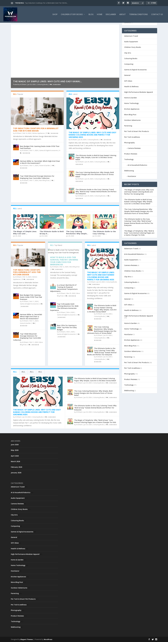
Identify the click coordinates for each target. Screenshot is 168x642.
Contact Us (157, 14)
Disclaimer (111, 14)
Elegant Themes (26, 639)
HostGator (132, 176)
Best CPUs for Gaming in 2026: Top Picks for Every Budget (67, 327)
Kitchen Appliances (38, 133)
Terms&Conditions (138, 14)
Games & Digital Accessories (48, 150)
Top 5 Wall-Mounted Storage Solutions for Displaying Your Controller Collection (37, 177)
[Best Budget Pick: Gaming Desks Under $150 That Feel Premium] (16, 147)
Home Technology (131, 103)
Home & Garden (44, 165)
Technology (129, 159)
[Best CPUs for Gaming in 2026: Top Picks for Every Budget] (53, 326)
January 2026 (16, 473)
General (127, 75)
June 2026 (15, 444)
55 (47, 133)
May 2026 (14, 450)
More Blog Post (44, 180)
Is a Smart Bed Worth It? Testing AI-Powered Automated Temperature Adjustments (63, 288)
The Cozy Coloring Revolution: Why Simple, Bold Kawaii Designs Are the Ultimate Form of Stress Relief (95, 174)
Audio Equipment (131, 41)
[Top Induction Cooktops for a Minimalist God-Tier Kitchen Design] (37, 111)
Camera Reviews (134, 148)
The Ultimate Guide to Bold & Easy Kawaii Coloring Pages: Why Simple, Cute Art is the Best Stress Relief (96, 157)
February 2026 (16, 467)
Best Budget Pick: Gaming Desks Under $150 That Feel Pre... (47, 3)
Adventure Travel (131, 36)
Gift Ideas (128, 81)
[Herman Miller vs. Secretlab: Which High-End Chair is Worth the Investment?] (16, 162)
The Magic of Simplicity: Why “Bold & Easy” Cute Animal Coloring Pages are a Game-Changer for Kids (95, 421)
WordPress (48, 639)
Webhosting (129, 171)
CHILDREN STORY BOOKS (72, 14)
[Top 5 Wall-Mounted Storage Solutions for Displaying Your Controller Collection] (16, 177)
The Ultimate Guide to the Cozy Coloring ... (104, 232)
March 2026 (15, 461)
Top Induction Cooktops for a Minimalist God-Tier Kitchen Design (36, 129)
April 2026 (15, 456)
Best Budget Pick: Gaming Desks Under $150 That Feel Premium (39, 147)
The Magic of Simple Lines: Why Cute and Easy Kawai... (47, 81)
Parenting (128, 126)
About (122, 14)
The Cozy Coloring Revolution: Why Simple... (77, 232)
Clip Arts (127, 53)
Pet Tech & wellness (132, 137)
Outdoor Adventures (132, 120)
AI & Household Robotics (137, 165)
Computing (128, 64)
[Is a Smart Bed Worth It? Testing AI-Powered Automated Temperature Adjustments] (53, 286)
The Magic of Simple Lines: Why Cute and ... (25, 232)
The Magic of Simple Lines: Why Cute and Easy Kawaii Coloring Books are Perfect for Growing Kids (92, 135)
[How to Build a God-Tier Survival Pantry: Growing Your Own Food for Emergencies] (65, 251)
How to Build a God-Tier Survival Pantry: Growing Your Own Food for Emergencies (64, 261)
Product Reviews (130, 154)
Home (99, 14)
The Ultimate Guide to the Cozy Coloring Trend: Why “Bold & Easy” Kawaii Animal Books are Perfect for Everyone (96, 191)
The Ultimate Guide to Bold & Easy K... (52, 232)
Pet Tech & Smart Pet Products (136, 131)
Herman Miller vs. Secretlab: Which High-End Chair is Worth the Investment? (40, 162)
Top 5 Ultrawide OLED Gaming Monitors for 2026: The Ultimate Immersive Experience (64, 307)
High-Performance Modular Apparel (138, 92)
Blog (91, 14)
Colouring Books (42, 84)
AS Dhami (23, 84)
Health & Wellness (131, 86)
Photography (129, 143)
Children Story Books (132, 47)
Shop (54, 14)
